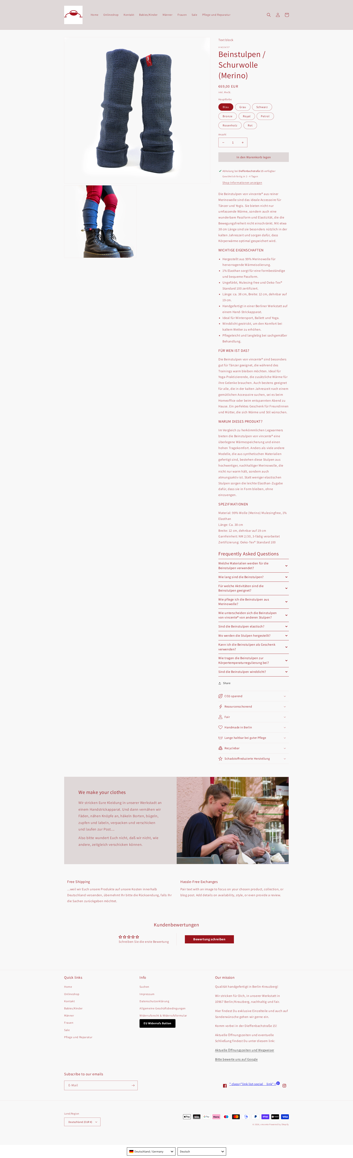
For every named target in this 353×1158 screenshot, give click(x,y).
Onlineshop (71, 994)
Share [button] (227, 683)
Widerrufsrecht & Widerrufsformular (163, 1015)
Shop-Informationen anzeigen (242, 182)
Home (68, 987)
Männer (69, 1015)
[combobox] (151, 1151)
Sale (67, 1030)
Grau (242, 107)
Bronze (227, 116)
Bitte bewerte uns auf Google (236, 1059)
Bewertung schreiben (209, 939)
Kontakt (69, 1001)
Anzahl (222, 134)
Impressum (147, 994)
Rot (250, 125)
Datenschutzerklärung (154, 1001)
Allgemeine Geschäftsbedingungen (163, 1008)
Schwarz (262, 107)
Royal (247, 116)
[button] (268, 14)
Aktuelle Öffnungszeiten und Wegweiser (244, 1050)
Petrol (265, 116)
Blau (226, 107)
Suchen (144, 987)
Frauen (69, 1022)
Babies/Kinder (73, 1008)
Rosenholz (230, 125)
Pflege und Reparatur (78, 1037)
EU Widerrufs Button (157, 1023)
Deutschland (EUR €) (80, 1122)
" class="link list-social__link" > (254, 1084)
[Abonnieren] (132, 1085)
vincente (264, 1124)
